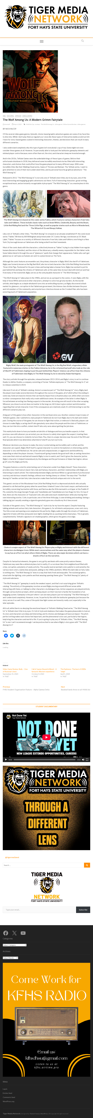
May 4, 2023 (17, 124)
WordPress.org (8, 1101)
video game (58, 124)
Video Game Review (70, 124)
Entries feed (7, 1093)
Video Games (27, 115)
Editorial (10, 115)
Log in (5, 1089)
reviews (37, 124)
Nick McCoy (30, 124)
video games (81, 124)
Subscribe (83, 909)
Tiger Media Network (11, 1114)
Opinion (18, 115)
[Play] (6, 759)
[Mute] (83, 759)
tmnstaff (7, 124)
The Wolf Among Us (47, 124)
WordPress (44, 1114)
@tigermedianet (12, 857)
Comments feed (9, 1097)
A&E (4, 115)
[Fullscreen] (87, 759)
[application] (46, 737)
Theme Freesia (35, 1114)
